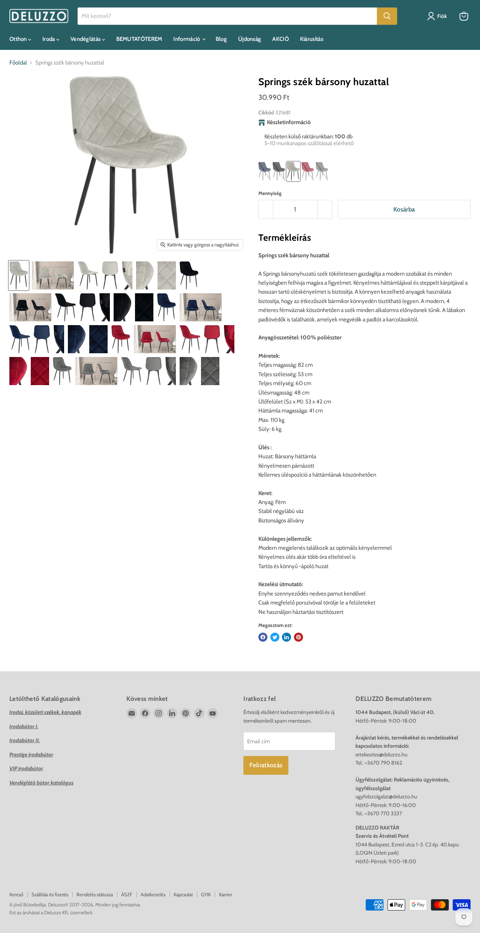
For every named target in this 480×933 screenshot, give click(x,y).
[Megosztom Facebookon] (262, 637)
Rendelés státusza (94, 894)
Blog (221, 39)
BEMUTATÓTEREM (139, 39)
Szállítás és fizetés (50, 894)
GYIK (206, 894)
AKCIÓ (280, 39)
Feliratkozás (265, 765)
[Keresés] (387, 16)
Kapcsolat (183, 894)
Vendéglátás (86, 39)
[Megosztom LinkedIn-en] (286, 637)
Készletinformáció (289, 122)
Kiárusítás (311, 39)
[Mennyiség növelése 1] (325, 209)
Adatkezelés (153, 894)
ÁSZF (126, 894)
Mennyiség (270, 193)
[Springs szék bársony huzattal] (19, 275)
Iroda (49, 39)
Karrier (225, 894)
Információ (187, 39)
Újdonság (249, 39)
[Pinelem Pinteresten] (298, 637)
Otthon (18, 39)
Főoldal (18, 63)
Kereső (16, 894)
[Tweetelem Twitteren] (274, 637)
